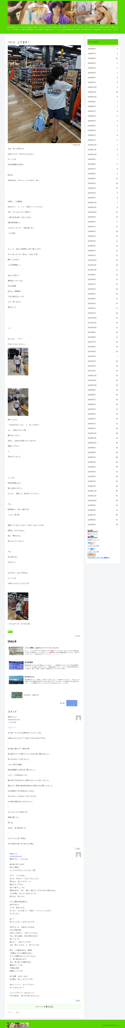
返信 (78, 848)
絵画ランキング (92, 534)
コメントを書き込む (44, 1006)
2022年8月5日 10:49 (14, 719)
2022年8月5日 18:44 (16, 856)
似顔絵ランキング (93, 540)
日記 (11, 631)
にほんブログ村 (93, 546)
